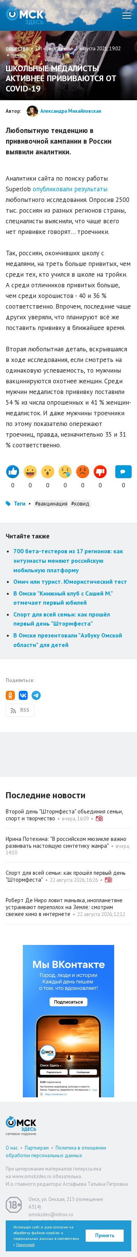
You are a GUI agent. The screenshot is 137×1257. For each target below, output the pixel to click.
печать (18, 55)
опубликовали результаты (70, 189)
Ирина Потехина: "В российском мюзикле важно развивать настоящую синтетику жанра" (66, 842)
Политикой (25, 1244)
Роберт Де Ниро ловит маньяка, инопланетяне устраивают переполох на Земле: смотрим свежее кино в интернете (64, 907)
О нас (12, 1148)
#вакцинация (51, 503)
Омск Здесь (25, 15)
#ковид (80, 503)
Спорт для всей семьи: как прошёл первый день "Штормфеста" (66, 876)
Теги (19, 503)
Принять (105, 1235)
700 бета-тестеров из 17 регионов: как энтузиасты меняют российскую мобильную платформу (68, 560)
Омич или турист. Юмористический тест (70, 581)
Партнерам (37, 1148)
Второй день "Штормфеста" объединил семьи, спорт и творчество (64, 815)
